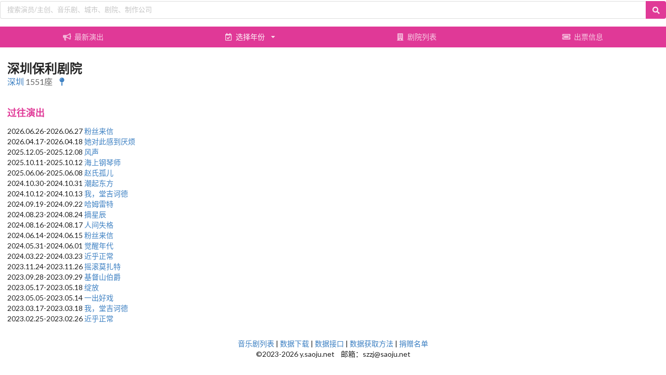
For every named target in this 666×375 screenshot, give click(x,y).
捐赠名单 (413, 343)
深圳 (15, 81)
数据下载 (294, 343)
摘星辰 (95, 214)
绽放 (91, 287)
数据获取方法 (371, 343)
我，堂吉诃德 (106, 193)
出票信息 (588, 36)
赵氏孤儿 (98, 172)
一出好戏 (98, 297)
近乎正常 (98, 256)
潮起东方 (98, 183)
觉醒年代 (98, 245)
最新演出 (89, 36)
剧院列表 (422, 36)
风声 (91, 151)
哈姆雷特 (98, 203)
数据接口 (329, 343)
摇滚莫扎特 (102, 266)
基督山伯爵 (102, 276)
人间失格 (98, 224)
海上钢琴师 (102, 162)
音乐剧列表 (256, 343)
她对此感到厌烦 (109, 141)
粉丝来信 (98, 131)
